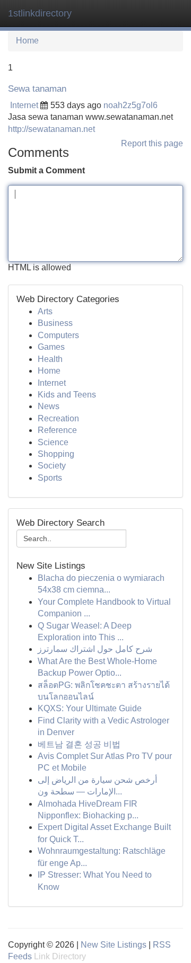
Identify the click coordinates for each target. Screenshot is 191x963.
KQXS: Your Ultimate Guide (90, 708)
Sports (50, 477)
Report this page (152, 143)
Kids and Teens (67, 394)
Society (52, 465)
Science (53, 442)
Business (55, 323)
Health (50, 359)
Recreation (58, 418)
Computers (58, 335)
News (48, 406)
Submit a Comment (46, 170)
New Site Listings (113, 944)
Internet (24, 105)
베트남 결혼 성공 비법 (79, 744)
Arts (45, 311)
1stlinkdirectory (40, 13)
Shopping (56, 453)
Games (51, 346)
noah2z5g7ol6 (130, 105)
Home (27, 40)
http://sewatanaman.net (51, 129)
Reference (57, 430)
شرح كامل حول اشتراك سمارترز (95, 648)
